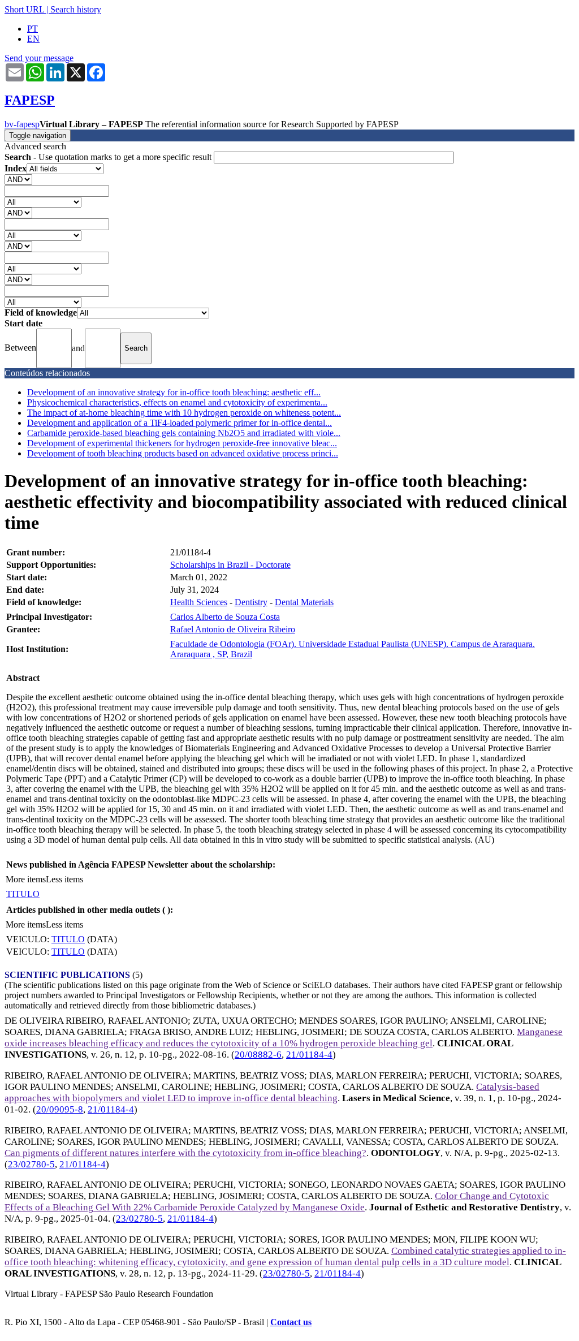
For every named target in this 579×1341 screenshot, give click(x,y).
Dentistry (251, 602)
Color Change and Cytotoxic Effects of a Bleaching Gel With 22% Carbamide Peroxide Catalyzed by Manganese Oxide (277, 1202)
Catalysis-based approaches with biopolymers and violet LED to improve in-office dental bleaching (272, 1092)
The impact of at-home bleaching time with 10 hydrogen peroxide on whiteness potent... (184, 412)
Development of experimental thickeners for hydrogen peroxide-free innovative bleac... (182, 443)
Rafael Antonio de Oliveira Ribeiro (232, 629)
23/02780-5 (31, 1164)
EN (33, 39)
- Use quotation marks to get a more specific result (109, 157)
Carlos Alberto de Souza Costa (225, 617)
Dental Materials (304, 602)
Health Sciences (198, 602)
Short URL (24, 9)
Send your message (39, 58)
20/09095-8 (59, 1109)
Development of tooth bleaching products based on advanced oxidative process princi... (182, 453)
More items (26, 879)
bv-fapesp (22, 124)
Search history (75, 9)
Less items (64, 879)
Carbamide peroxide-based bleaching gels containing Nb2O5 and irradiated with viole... (183, 433)
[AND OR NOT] (18, 179)
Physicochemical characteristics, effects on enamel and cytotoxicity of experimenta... (177, 402)
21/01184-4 (309, 1054)
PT (32, 28)
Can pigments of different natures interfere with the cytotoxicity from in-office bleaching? (185, 1153)
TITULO (23, 894)
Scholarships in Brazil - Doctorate (230, 565)
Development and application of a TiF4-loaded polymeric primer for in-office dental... (179, 423)
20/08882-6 (258, 1054)
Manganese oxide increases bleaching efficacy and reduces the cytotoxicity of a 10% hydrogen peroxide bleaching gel (284, 1038)
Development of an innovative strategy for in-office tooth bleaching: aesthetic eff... (174, 392)
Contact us (291, 1322)
